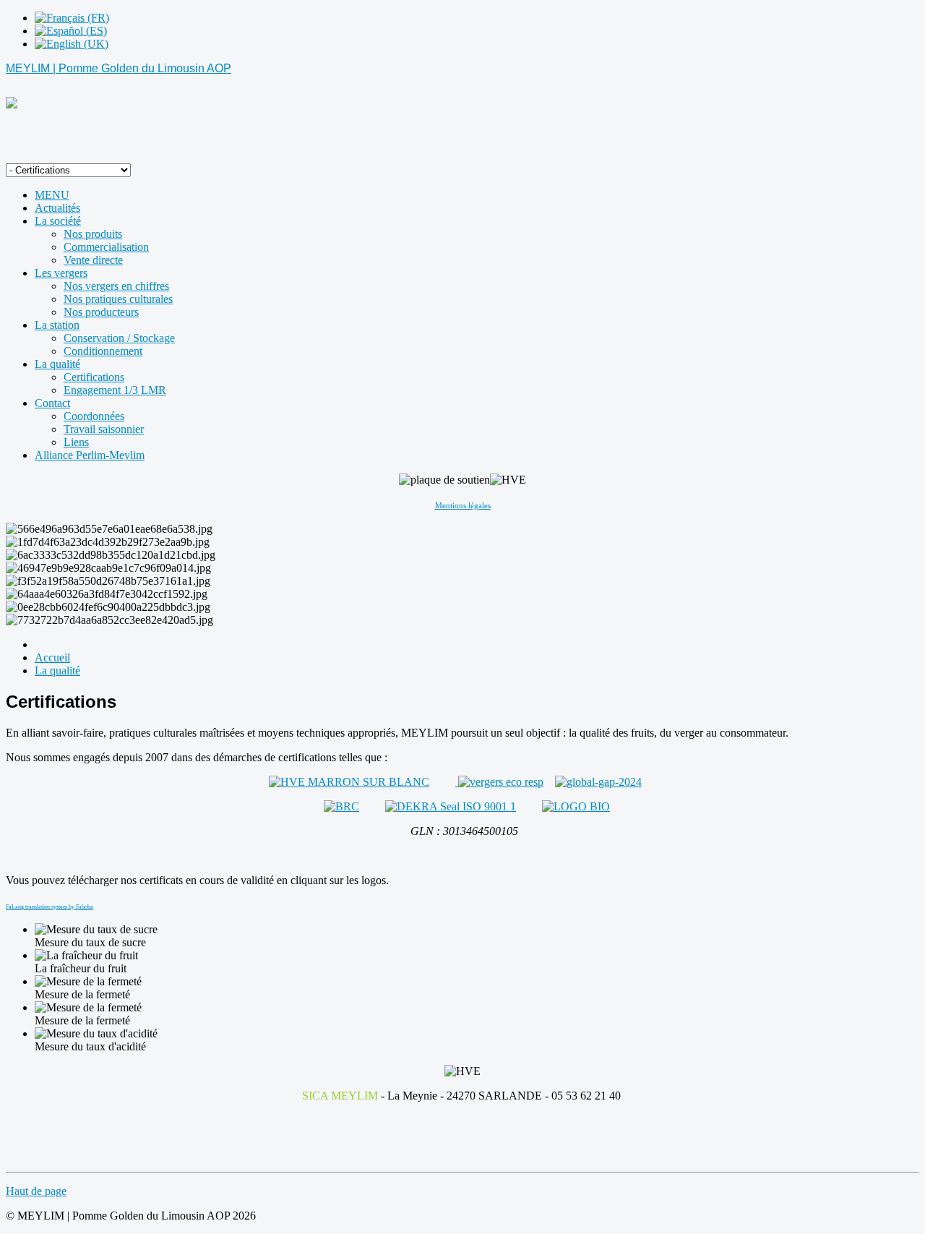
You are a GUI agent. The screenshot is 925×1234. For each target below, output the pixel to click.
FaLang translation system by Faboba (49, 907)
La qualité (57, 670)
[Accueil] (11, 104)
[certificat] (349, 782)
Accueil (52, 657)
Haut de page (36, 1191)
